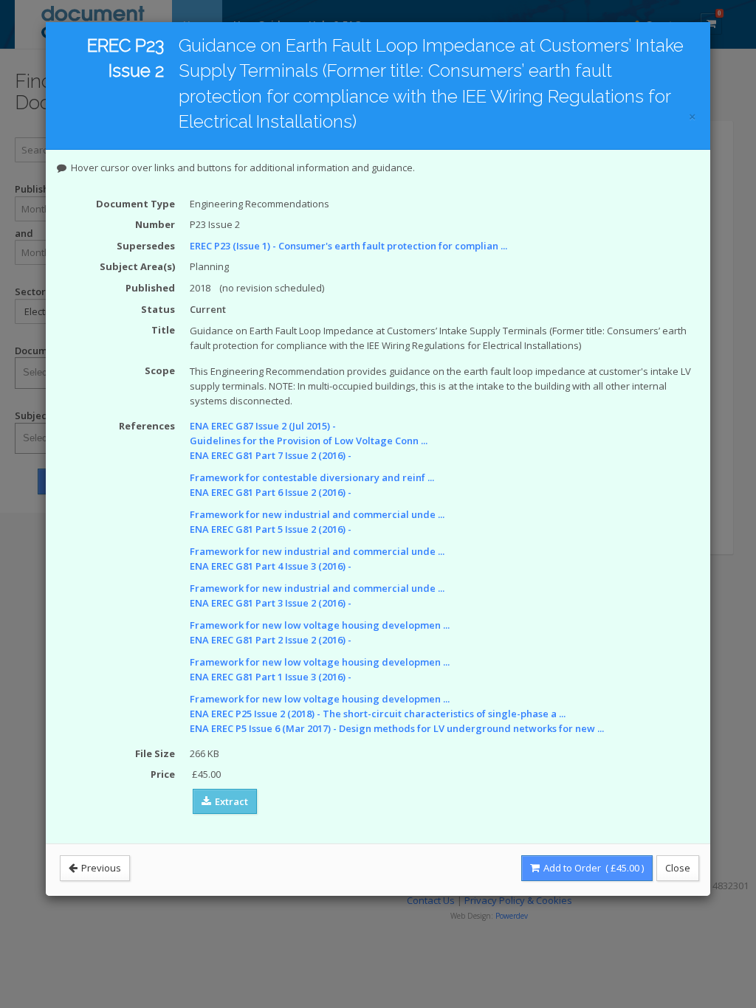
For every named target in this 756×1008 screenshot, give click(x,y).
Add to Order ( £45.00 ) (592, 867)
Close (677, 867)
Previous (100, 867)
